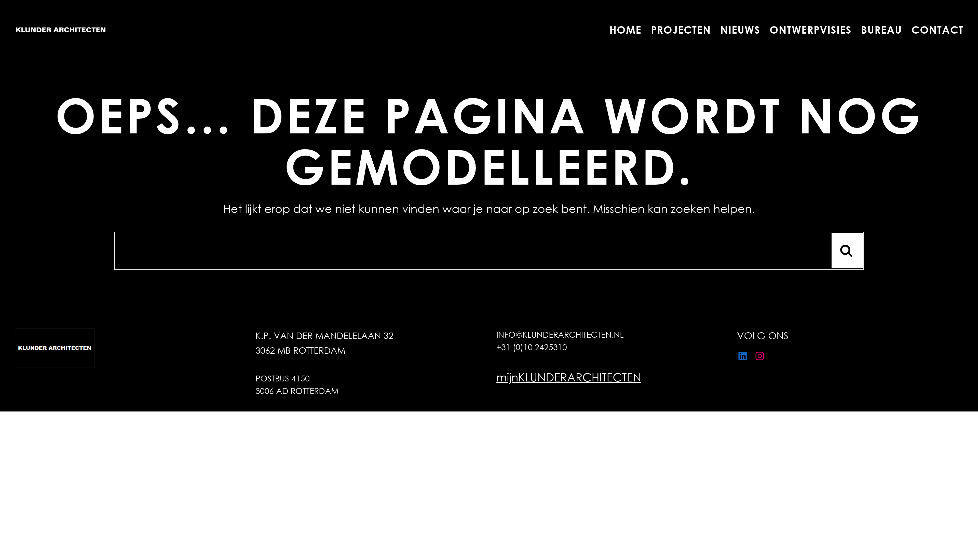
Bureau (881, 30)
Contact (937, 30)
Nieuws (740, 30)
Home (625, 30)
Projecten (681, 30)
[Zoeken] (847, 250)
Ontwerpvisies (811, 30)
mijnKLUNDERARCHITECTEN (568, 377)
